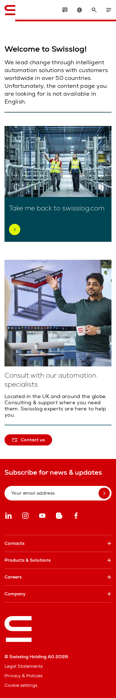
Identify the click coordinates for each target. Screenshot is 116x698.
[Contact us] (65, 10)
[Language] (79, 10)
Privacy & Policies (24, 676)
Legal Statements (24, 666)
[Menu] (108, 10)
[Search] (94, 10)
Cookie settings (21, 685)
